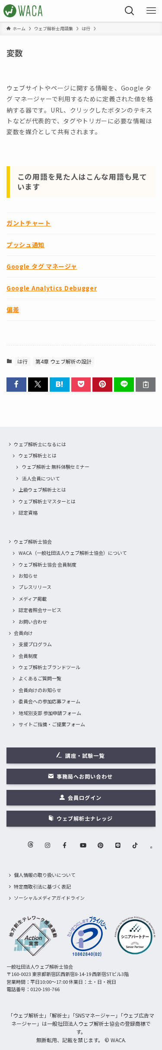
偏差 (12, 309)
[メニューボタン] (151, 11)
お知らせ (28, 575)
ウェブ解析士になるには (40, 444)
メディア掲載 (33, 598)
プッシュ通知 (25, 244)
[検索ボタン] (129, 11)
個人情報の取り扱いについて (45, 874)
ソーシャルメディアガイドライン (49, 897)
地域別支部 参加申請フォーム (50, 712)
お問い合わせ (33, 621)
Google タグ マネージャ (41, 266)
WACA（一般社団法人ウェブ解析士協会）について (73, 552)
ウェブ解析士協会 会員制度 (47, 564)
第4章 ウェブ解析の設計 (63, 361)
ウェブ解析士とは (38, 455)
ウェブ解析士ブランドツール (49, 666)
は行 (22, 361)
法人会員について (41, 478)
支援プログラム (35, 644)
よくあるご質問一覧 (40, 678)
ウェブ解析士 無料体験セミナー (55, 466)
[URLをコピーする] (146, 384)
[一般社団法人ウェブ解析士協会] (23, 11)
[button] (16, 384)
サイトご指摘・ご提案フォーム (52, 724)
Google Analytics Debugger (51, 287)
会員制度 (28, 655)
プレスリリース (35, 586)
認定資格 (28, 512)
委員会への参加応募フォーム (49, 701)
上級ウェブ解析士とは (42, 489)
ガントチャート (28, 223)
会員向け (23, 632)
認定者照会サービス (40, 609)
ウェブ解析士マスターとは (47, 501)
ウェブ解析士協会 (33, 541)
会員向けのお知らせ (40, 689)
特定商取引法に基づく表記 (42, 886)
